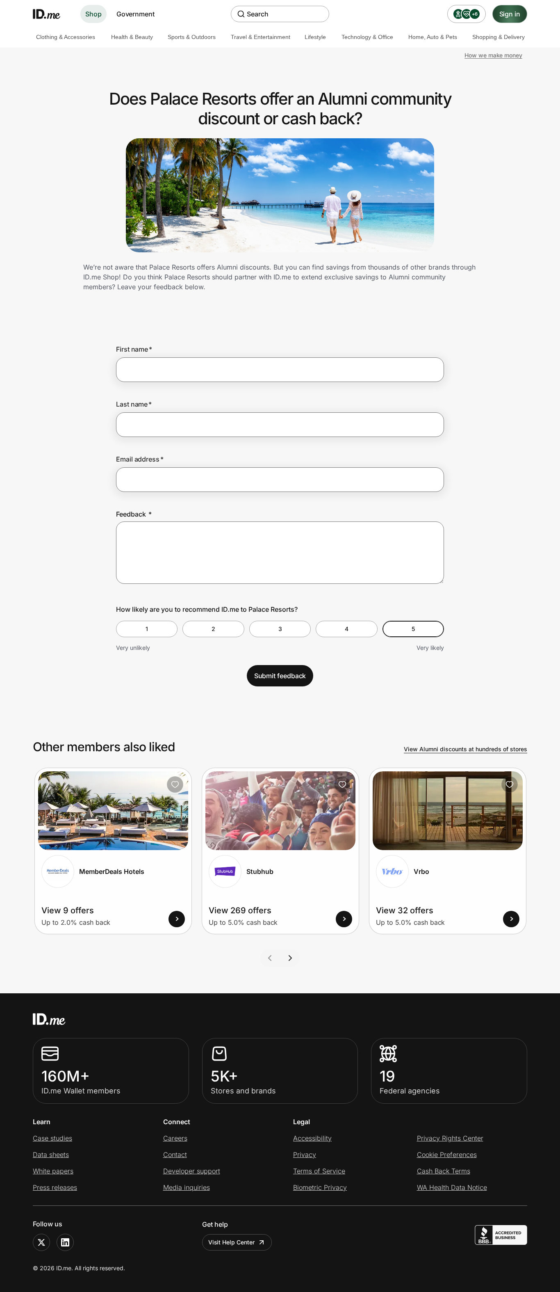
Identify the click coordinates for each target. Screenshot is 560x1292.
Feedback (134, 514)
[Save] (175, 784)
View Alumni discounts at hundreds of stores (465, 748)
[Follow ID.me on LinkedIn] (65, 1242)
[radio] (147, 629)
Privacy (304, 1154)
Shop (93, 14)
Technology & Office (367, 37)
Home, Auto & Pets (432, 37)
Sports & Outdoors (192, 37)
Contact (175, 1154)
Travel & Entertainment (260, 37)
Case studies (52, 1138)
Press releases (55, 1187)
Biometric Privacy (320, 1187)
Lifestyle (315, 37)
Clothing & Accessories (65, 37)
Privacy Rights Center (450, 1138)
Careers (175, 1138)
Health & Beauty (132, 37)
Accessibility (312, 1138)
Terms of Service (319, 1171)
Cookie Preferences (447, 1154)
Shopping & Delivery (498, 37)
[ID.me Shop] (52, 14)
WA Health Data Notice (452, 1187)
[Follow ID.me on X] (41, 1242)
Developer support (191, 1171)
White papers (53, 1171)
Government (135, 14)
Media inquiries (186, 1187)
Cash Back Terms (443, 1171)
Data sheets (51, 1154)
